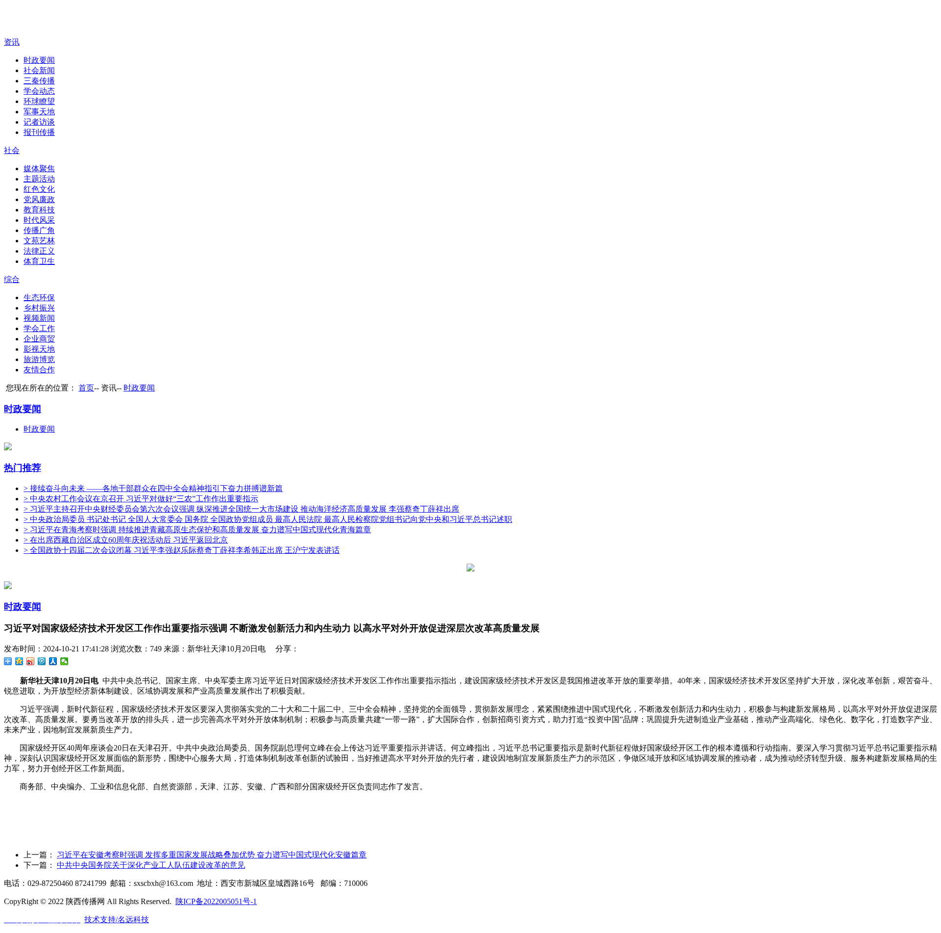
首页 (86, 388)
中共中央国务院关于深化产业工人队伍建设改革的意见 (151, 865)
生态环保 (39, 297)
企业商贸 (39, 339)
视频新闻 (39, 318)
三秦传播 (39, 81)
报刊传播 (39, 132)
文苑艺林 (39, 240)
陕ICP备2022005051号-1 (216, 901)
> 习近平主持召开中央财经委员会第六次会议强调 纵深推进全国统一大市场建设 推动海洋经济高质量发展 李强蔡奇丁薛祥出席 (241, 509)
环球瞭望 (39, 101)
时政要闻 (39, 60)
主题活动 (39, 179)
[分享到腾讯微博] (42, 661)
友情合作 (39, 369)
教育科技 (39, 210)
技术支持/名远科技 (116, 919)
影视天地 (39, 349)
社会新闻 (39, 70)
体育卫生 (39, 261)
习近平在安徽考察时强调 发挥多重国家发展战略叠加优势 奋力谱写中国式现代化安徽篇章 (212, 855)
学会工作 (39, 328)
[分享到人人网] (53, 661)
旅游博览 (39, 359)
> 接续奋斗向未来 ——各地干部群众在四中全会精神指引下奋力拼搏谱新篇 (153, 488)
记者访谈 (39, 122)
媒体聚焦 (39, 168)
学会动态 (39, 91)
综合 (12, 279)
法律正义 (39, 251)
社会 (12, 150)
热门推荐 (22, 468)
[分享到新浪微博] (30, 661)
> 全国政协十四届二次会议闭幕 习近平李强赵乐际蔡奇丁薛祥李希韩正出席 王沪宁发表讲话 (182, 550)
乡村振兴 (39, 308)
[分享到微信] (64, 661)
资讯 (12, 42)
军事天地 (39, 111)
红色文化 (39, 189)
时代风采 (39, 220)
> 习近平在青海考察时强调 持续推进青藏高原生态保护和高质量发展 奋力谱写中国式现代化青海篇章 (197, 529)
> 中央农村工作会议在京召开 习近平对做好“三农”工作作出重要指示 (141, 498)
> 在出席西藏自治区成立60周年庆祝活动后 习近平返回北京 (126, 540)
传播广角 (39, 230)
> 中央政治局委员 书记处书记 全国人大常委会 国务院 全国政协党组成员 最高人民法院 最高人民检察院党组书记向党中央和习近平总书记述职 (268, 519)
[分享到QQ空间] (19, 661)
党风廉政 (39, 199)
